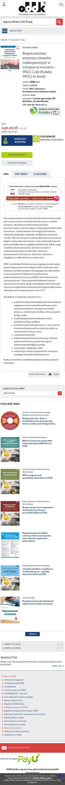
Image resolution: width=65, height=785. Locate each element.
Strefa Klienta (10, 687)
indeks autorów (13, 648)
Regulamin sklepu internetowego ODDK (21, 711)
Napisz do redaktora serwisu (16, 731)
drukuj (56, 374)
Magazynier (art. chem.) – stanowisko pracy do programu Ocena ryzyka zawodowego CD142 (38, 421)
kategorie (15, 31)
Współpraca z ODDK (13, 735)
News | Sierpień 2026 (13, 700)
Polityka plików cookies (14, 718)
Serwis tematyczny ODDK (15, 690)
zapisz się (56, 666)
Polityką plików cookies (42, 778)
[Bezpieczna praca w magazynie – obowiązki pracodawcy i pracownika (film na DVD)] (10, 513)
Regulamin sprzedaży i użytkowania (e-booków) (25, 714)
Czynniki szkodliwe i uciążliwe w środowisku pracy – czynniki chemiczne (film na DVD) (37, 571)
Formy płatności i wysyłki (14, 724)
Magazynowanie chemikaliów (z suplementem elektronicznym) (38, 602)
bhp (23, 40)
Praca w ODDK (10, 676)
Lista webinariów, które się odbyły (18, 697)
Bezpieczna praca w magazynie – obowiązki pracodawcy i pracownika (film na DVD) (38, 510)
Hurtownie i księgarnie (13, 680)
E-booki (14, 40)
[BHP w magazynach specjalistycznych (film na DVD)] (10, 481)
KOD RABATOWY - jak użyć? (15, 694)
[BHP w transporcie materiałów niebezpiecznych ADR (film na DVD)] (10, 449)
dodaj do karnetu (17, 155)
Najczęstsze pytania (13, 728)
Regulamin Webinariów (14, 704)
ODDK (4, 40)
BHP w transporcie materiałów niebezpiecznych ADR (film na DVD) (37, 443)
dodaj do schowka (17, 163)
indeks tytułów (13, 644)
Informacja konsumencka (15, 721)
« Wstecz (32, 634)
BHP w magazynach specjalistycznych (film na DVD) (37, 476)
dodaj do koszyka (20, 140)
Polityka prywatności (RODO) (16, 707)
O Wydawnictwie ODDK (14, 683)
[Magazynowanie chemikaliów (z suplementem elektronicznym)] (10, 610)
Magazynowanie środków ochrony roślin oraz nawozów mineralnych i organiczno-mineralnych (36, 537)
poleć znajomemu (37, 374)
